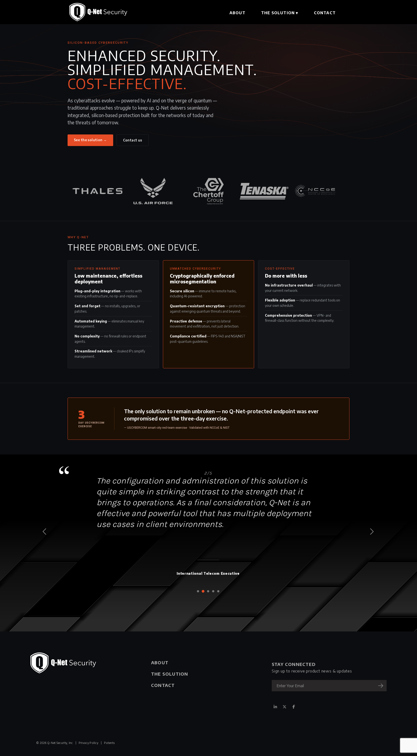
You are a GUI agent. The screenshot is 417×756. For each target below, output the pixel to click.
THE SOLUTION (279, 13)
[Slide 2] (203, 591)
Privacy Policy (88, 743)
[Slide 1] (198, 591)
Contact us (132, 140)
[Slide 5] (218, 591)
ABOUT (237, 13)
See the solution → (90, 140)
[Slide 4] (213, 591)
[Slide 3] (208, 591)
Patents (109, 743)
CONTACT (325, 13)
